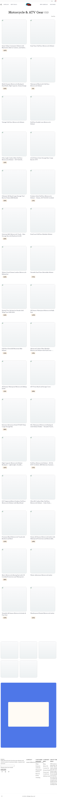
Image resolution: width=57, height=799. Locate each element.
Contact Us (46, 768)
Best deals (14, 4)
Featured (53, 4)
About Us (45, 766)
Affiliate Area (46, 776)
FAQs (37, 764)
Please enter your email (7, 767)
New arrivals (44, 4)
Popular (6, 4)
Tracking (38, 777)
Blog (44, 764)
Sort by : (53, 16)
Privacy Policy (46, 770)
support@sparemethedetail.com (35, 762)
